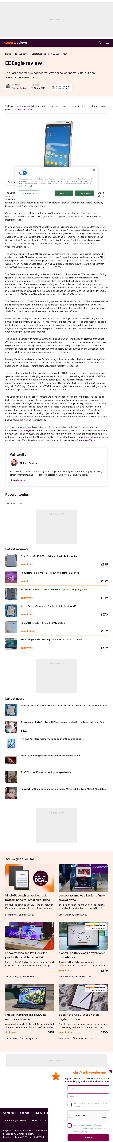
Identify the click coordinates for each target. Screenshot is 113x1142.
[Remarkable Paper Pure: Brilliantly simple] (11, 627)
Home (8, 54)
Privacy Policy (41, 1112)
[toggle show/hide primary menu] (107, 42)
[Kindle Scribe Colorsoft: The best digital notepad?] (11, 610)
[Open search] (99, 42)
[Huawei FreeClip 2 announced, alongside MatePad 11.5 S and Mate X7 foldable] (11, 793)
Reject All (64, 193)
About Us (36, 1120)
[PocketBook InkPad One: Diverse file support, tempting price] (11, 594)
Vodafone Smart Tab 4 (83, 440)
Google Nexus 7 (31, 430)
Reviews (11, 503)
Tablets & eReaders (39, 54)
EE (21, 503)
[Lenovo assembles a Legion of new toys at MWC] (83, 878)
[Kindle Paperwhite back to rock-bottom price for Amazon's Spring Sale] (29, 878)
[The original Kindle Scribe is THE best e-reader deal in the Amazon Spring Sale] (11, 727)
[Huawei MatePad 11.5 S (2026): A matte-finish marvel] (29, 997)
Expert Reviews (13, 42)
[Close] (94, 170)
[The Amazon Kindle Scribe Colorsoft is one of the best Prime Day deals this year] (11, 710)
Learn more (23, 109)
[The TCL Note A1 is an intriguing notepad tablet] (11, 777)
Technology (21, 54)
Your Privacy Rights (29, 193)
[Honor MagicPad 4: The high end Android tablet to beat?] (11, 644)
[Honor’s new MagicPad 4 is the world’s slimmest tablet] (11, 760)
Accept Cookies (84, 193)
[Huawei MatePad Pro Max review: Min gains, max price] (11, 577)
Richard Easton (19, 88)
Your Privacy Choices (14, 1120)
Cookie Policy (30, 186)
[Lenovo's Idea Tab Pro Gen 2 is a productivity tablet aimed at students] (29, 936)
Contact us (9, 1112)
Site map (25, 1112)
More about (16, 480)
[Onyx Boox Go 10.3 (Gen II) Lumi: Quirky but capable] (11, 560)
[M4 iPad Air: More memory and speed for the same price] (11, 743)
